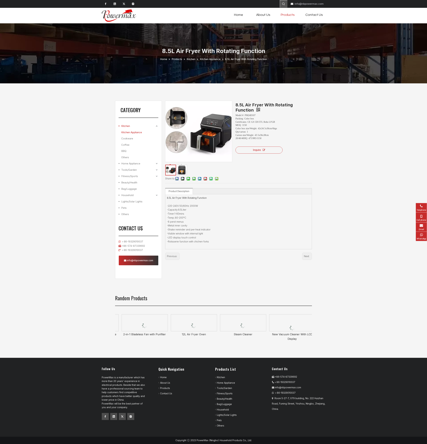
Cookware (127, 138)
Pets (124, 207)
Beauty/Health (129, 182)
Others (125, 157)
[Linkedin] (115, 4)
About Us (165, 382)
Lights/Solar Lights (131, 201)
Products (165, 388)
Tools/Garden (129, 169)
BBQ (123, 151)
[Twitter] (124, 4)
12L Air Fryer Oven (189, 334)
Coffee (125, 144)
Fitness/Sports (129, 176)
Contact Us (166, 393)
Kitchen (125, 126)
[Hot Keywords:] (283, 4)
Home (163, 377)
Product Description (179, 191)
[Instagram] (133, 4)
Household (127, 195)
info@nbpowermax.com (309, 3)
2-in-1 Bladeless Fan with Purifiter (139, 334)
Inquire (257, 150)
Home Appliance (130, 163)
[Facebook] (105, 4)
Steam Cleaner (238, 334)
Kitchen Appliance (131, 132)
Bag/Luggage (129, 188)
